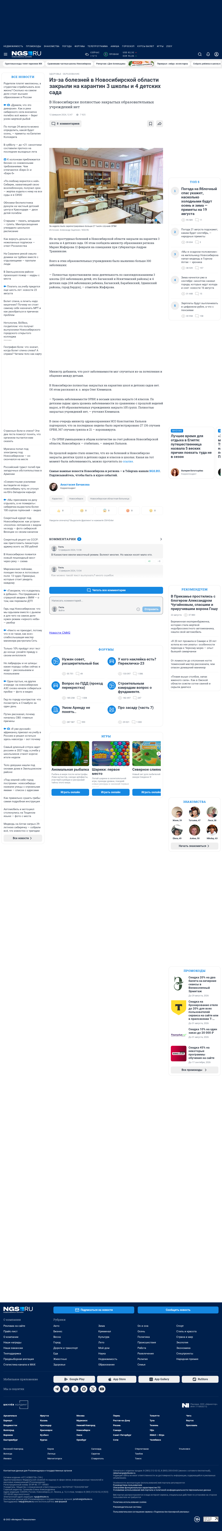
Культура (103, 1337)
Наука (102, 1353)
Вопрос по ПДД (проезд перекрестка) (82, 685)
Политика (144, 1337)
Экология (182, 1342)
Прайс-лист (10, 1331)
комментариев (68, 123)
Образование (106, 1364)
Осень (141, 1331)
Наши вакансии (13, 1348)
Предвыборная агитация (18, 1359)
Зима (101, 1325)
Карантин (57, 498)
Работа (142, 1348)
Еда (55, 1353)
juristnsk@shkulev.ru (82, 1499)
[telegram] (56, 1389)
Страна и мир (184, 1337)
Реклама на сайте (14, 1325)
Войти (62, 610)
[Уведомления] (208, 54)
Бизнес (57, 1331)
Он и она (143, 1325)
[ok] (74, 1389)
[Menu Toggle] (5, 54)
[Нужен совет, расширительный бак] (57, 666)
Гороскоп (128, 46)
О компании (10, 1337)
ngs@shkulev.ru (41, 1497)
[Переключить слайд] (159, 754)
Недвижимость (13, 46)
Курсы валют (145, 46)
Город (57, 1342)
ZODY (169, 46)
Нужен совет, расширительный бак (80, 661)
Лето (101, 1342)
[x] (92, 1389)
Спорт (180, 1325)
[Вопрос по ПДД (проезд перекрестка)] (57, 690)
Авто (56, 1325)
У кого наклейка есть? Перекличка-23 (137, 661)
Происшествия (147, 1342)
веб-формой (61, 1501)
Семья (141, 1364)
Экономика (183, 1348)
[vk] (65, 1389)
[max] (83, 1389)
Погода (67, 46)
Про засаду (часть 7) (135, 708)
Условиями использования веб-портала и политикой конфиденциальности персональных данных (162, 1490)
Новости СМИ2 (59, 632)
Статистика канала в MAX (19, 1364)
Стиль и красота (186, 1331)
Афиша (115, 46)
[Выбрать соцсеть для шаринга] (159, 123)
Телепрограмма (98, 46)
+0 (149, 561)
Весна (57, 1337)
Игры (160, 46)
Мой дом (103, 1348)
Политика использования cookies (129, 1502)
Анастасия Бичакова (74, 484)
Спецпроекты (184, 1353)
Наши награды (12, 1342)
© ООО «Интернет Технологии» (19, 1519)
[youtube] (102, 1389)
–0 (158, 561)
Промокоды (33, 46)
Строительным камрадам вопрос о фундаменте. (135, 687)
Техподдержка (12, 1353)
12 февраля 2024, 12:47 (60, 115)
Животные (60, 1359)
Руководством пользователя (127, 1485)
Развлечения (146, 1353)
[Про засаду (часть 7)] (113, 715)
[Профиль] (216, 54)
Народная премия (187, 1359)
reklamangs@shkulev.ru (124, 1473)
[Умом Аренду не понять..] (57, 715)
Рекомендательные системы (127, 1507)
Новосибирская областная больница (109, 498)
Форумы (80, 46)
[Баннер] (141, 64)
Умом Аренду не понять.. (76, 710)
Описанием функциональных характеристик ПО (136, 1487)
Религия (143, 1359)
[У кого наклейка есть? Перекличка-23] (113, 666)
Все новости (22, 77)
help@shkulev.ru (26, 1501)
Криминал (104, 1331)
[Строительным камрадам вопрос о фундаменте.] (113, 690)
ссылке (128, 461)
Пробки (112, 54)
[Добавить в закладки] (150, 123)
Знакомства (51, 46)
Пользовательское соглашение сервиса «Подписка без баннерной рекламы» (151, 1512)
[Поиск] (200, 54)
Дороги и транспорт (65, 1348)
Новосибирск (76, 498)
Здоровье (59, 1364)
